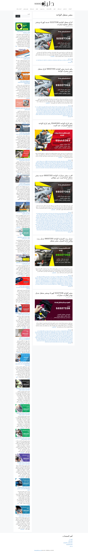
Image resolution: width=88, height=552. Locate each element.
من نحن (71, 546)
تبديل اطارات (47, 162)
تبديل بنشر (71, 163)
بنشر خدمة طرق (61, 216)
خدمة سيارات (66, 284)
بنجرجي (69, 107)
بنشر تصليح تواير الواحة (43, 215)
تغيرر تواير (47, 223)
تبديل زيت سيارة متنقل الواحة (56, 219)
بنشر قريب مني (57, 217)
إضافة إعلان (70, 540)
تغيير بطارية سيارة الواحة (47, 111)
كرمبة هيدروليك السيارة (46, 228)
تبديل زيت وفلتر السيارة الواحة (47, 280)
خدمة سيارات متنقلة (44, 226)
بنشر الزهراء (40, 214)
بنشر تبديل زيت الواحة (45, 276)
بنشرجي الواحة (53, 162)
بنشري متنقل (51, 218)
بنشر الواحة (61, 107)
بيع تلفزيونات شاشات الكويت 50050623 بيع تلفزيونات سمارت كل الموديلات (23, 287)
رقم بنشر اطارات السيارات (42, 338)
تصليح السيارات (46, 163)
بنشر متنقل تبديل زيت (65, 277)
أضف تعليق (69, 62)
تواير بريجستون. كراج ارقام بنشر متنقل (67, 336)
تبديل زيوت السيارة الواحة (60, 281)
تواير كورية (39, 224)
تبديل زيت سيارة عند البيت (55, 279)
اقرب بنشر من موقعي (41, 213)
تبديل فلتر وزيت (41, 281)
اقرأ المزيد (52, 56)
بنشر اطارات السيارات (42, 330)
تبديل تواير (67, 163)
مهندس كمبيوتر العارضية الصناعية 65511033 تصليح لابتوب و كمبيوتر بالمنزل (23, 488)
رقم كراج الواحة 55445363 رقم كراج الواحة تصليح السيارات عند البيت (56, 124)
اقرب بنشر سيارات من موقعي (49, 213)
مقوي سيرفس (25, 8)
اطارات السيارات (63, 213)
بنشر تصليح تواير (49, 215)
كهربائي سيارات (48, 114)
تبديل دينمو (63, 163)
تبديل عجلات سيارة (66, 335)
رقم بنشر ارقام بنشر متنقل (50, 338)
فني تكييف (68, 114)
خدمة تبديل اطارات (55, 112)
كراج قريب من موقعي (45, 166)
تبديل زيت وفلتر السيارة (55, 280)
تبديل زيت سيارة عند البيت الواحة (46, 279)
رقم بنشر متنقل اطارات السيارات (53, 339)
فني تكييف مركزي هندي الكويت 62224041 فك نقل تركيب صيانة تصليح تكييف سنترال (22, 364)
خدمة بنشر (64, 225)
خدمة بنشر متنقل (54, 225)
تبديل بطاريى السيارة (59, 334)
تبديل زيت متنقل (67, 280)
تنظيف (37, 8)
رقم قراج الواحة (57, 165)
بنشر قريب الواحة (42, 216)
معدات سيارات (47, 167)
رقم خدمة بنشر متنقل (63, 113)
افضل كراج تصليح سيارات (52, 161)
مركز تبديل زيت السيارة (64, 285)
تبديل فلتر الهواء (53, 281)
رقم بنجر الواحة (68, 165)
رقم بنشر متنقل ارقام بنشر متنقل (64, 339)
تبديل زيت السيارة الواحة (55, 278)
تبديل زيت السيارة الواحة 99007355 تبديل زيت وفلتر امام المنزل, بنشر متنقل (55, 240)
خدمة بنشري (42, 225)
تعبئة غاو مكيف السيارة (57, 164)
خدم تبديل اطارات (46, 164)
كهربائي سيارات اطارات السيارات (57, 341)
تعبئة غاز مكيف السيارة (60, 111)
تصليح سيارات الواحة (41, 163)
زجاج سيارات (42, 165)
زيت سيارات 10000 (61, 284)
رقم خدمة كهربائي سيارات (47, 113)
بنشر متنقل (32, 8)
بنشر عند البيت (51, 216)
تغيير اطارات (44, 223)
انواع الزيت (57, 276)
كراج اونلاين (56, 166)
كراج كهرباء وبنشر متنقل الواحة (64, 228)
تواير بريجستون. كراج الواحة (44, 336)
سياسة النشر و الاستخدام (68, 542)
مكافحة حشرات (48, 8)
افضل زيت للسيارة (62, 276)
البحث (29, 14)
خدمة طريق (39, 226)
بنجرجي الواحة (65, 107)
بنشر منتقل (64, 218)
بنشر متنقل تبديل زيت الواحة (57, 277)
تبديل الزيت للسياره (47, 277)
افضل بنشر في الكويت (41, 106)
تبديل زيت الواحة (37, 278)
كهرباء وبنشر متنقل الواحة (53, 167)
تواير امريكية (38, 335)
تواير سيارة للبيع (43, 224)
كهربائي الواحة (49, 229)
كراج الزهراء (64, 340)
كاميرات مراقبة (19, 8)
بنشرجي (57, 218)
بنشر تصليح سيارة (67, 216)
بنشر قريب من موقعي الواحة (64, 217)
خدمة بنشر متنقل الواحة (62, 112)
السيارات (70, 8)
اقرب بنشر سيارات (57, 213)
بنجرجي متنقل (68, 162)
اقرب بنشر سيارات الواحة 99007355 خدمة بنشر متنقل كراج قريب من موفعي (54, 176)
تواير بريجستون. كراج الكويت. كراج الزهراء (63, 224)
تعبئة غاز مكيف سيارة (53, 223)
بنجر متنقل (41, 161)
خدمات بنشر (55, 337)
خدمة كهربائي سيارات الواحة (47, 112)
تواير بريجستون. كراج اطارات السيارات (54, 336)
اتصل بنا (71, 539)
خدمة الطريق (41, 164)
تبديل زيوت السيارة (67, 281)
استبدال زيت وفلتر (68, 276)
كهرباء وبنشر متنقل (54, 114)
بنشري (50, 162)
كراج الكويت (38, 227)
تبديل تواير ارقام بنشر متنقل (51, 334)
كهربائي (53, 229)
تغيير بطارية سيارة (54, 111)
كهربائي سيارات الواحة (42, 114)
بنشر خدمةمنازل (56, 216)
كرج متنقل (59, 167)
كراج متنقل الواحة (60, 114)
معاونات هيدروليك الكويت (59, 230)
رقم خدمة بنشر (40, 112)
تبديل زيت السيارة (62, 278)
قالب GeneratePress (38, 550)
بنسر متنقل (46, 214)
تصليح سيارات (54, 335)
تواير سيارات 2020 (49, 224)
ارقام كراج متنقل (68, 161)
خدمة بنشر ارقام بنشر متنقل (45, 337)
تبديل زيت (62, 219)
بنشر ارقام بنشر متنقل (49, 330)
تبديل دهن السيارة (67, 219)
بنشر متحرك (50, 107)
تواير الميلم (40, 223)
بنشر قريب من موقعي (55, 107)
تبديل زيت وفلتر (59, 163)
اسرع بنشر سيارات (68, 106)
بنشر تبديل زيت (51, 276)
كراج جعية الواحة (51, 166)
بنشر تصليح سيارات (47, 331)
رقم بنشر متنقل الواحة (44, 339)
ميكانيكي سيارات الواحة (66, 115)
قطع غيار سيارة (66, 166)
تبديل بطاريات (42, 162)
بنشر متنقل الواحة (59, 162)
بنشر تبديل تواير (62, 215)
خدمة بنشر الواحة (60, 225)
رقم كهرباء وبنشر (47, 165)
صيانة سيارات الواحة (50, 227)
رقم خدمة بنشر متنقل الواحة (55, 113)
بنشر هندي (60, 218)
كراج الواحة (64, 114)
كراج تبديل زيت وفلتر (44, 284)
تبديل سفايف (55, 163)
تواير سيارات (55, 224)
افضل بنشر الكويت (54, 106)
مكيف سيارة (42, 167)
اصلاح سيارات (63, 106)
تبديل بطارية (38, 162)
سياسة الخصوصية (69, 544)
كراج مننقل (65, 167)
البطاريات (46, 161)
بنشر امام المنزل (67, 215)
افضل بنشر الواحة (48, 106)
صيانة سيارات (56, 227)
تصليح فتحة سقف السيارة (66, 223)
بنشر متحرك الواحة (45, 107)
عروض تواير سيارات (44, 227)
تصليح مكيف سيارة (67, 111)
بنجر (37, 106)
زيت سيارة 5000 (54, 284)
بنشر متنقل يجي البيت (69, 218)
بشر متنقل (63, 214)
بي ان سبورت (42, 8)
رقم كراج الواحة (52, 165)
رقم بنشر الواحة (62, 165)
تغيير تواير (41, 111)
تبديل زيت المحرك (43, 278)
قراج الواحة (71, 166)
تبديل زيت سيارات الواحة (63, 279)
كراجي (62, 167)
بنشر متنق (52, 217)
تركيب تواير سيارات (60, 335)
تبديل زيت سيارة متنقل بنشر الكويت (46, 219)
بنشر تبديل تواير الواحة (56, 215)
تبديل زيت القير (49, 278)
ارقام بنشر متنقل (68, 213)
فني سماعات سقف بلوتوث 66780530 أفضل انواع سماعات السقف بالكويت (24, 82)
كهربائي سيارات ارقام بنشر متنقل (67, 341)
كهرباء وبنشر (40, 228)
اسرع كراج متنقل (63, 161)
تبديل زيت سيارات (70, 279)
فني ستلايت (59, 8)
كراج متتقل (39, 166)
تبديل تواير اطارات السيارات (42, 334)
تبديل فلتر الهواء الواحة (47, 281)
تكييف (54, 8)
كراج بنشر (71, 228)
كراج (63, 166)
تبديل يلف (50, 163)
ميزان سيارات (38, 167)
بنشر (43, 214)
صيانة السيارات (40, 113)
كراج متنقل (69, 58)
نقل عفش (65, 8)
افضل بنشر (59, 106)
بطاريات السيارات (59, 214)
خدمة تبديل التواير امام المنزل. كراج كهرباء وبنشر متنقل (56, 226)
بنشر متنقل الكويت (44, 217)
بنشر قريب (47, 216)
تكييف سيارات (68, 112)
